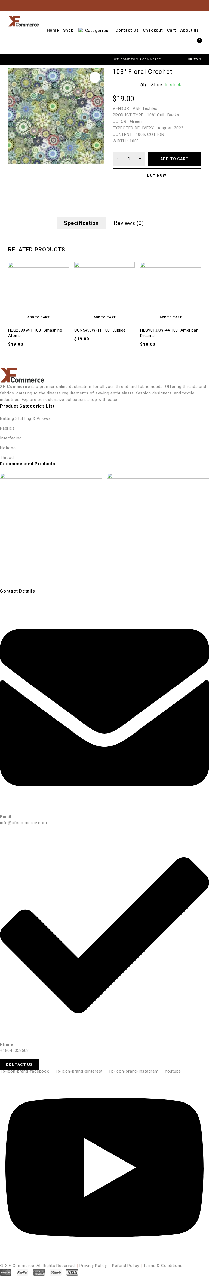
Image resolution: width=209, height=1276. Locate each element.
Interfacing (10, 438)
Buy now (156, 175)
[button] (95, 77)
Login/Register (196, 6)
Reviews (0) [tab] (129, 223)
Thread (7, 457)
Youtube (185, 5)
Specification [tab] (81, 223)
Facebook (159, 5)
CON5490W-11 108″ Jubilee (100, 330)
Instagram (168, 5)
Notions (8, 447)
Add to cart (174, 159)
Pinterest (177, 5)
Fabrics (7, 428)
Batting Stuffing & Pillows (25, 418)
